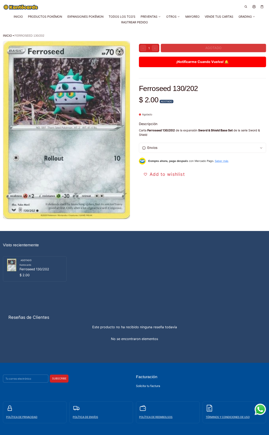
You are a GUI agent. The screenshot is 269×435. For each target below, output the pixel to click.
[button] (246, 6)
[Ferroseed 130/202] (34, 268)
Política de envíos (85, 417)
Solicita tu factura (148, 386)
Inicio (7, 35)
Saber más (221, 161)
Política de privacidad (21, 417)
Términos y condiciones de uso (228, 417)
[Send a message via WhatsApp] (260, 409)
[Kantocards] (21, 7)
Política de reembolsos (156, 417)
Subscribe (59, 378)
